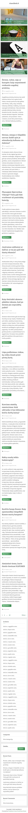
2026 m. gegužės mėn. (9, 632)
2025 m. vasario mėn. (9, 678)
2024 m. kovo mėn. (8, 712)
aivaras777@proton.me (10, 93)
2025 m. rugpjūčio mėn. (10, 660)
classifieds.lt (14, 3)
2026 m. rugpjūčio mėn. (10, 626)
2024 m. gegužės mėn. (9, 706)
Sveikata (6, 186)
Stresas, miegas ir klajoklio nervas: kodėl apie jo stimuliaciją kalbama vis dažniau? (13, 770)
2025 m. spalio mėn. (9, 654)
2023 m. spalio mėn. (9, 728)
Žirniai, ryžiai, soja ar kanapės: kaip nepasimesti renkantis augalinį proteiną (14, 763)
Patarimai (6, 128)
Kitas (23, 615)
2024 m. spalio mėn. (9, 691)
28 (9, 615)
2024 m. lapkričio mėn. (10, 688)
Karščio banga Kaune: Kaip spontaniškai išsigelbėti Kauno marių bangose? (14, 512)
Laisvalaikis (7, 557)
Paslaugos (6, 451)
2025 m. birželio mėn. (9, 666)
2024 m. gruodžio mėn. (10, 685)
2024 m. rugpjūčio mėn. (10, 697)
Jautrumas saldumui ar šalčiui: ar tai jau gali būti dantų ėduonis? (13, 250)
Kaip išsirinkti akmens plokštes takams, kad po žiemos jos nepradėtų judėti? (12, 789)
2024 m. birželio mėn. (9, 703)
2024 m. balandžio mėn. (10, 709)
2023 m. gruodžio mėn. (10, 721)
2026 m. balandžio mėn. (10, 635)
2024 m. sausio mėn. (9, 718)
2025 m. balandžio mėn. (10, 672)
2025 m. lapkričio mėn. (10, 651)
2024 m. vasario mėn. (9, 715)
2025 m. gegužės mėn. (9, 669)
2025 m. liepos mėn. (9, 663)
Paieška (5, 746)
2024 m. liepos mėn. (9, 700)
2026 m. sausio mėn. (9, 645)
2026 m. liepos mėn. (9, 629)
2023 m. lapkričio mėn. (10, 724)
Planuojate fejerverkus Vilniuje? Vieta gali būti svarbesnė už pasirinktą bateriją (12, 777)
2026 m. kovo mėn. (8, 638)
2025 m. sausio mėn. (9, 681)
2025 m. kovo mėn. (8, 675)
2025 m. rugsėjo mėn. (9, 657)
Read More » (7, 125)
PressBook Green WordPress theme (17, 811)
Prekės (11, 241)
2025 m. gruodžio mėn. (10, 648)
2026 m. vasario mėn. (9, 642)
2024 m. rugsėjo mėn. (9, 694)
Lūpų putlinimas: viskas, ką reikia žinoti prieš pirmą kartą (13, 355)
